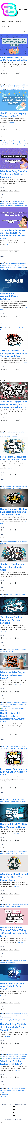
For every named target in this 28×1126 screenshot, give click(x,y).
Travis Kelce (13, 436)
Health (6, 201)
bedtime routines (10, 486)
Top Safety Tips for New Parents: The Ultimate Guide (12, 567)
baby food (8, 904)
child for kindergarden (12, 746)
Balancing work (10, 649)
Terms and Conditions (20, 1104)
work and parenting (8, 651)
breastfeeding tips (5, 265)
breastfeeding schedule (6, 143)
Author (22, 1102)
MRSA (7, 381)
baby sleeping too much (18, 141)
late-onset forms (14, 328)
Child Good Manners (11, 851)
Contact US (19, 21)
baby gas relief (10, 263)
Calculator (10, 1102)
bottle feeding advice (20, 263)
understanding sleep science (18, 1056)
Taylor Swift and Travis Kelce (8, 434)
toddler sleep (6, 1056)
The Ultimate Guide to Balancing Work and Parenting (11, 620)
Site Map (4, 1104)
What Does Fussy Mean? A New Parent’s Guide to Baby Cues (13, 174)
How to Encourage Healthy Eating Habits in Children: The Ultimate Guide (13, 512)
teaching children (19, 853)
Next (7, 1096)
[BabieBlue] (9, 9)
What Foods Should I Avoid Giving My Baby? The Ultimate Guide (14, 877)
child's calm (9, 960)
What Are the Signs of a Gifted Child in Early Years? (12, 986)
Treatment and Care (21, 381)
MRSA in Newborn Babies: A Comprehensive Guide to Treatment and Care (13, 353)
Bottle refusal (20, 85)
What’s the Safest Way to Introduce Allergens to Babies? (12, 675)
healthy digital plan (10, 801)
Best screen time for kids (12, 799)
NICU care (13, 381)
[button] (25, 31)
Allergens (8, 702)
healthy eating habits (6, 543)
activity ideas (9, 1088)
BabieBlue (23, 9)
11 (4, 1096)
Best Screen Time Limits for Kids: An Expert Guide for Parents (14, 772)
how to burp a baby (11, 267)
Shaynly (21, 1119)
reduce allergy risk (5, 706)
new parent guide (13, 203)
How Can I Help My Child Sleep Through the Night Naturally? (13, 1027)
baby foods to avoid (17, 904)
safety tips (3, 596)
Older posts (5, 1094)
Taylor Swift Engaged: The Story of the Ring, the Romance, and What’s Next (13, 404)
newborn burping (4, 269)
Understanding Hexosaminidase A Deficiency (9, 296)
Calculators (10, 21)
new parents (9, 594)
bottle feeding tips (11, 85)
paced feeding (10, 89)
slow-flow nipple (19, 89)
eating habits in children (12, 541)
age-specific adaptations (20, 1088)
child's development (5, 1090)
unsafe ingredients (16, 906)
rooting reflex (9, 205)
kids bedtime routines (9, 488)
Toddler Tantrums (10, 962)
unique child (7, 1017)
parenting (15, 594)
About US (4, 26)
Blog (3, 21)
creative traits (10, 1016)
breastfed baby (15, 87)
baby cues (21, 201)
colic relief (13, 265)
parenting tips (19, 488)
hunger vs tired (4, 203)
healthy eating (23, 541)
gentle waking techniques (20, 143)
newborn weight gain (21, 145)
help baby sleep (16, 1054)
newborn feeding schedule (7, 145)
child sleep (9, 1054)
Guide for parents (22, 851)
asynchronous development (13, 1013)
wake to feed (3, 147)
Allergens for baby (17, 702)
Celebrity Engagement (12, 432)
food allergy (9, 704)
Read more (22, 67)
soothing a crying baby (20, 205)
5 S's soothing (14, 201)
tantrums (2, 962)
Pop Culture (22, 432)
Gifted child (17, 1016)
